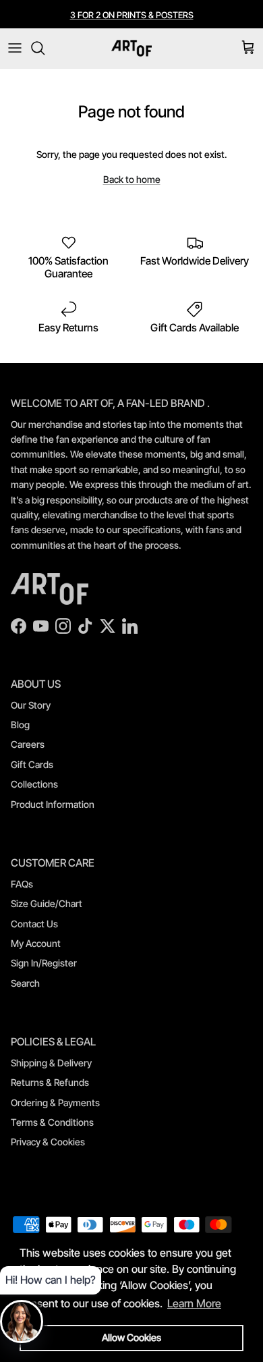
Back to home (131, 179)
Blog (20, 724)
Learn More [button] (194, 1303)
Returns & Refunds (50, 1082)
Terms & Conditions (52, 1122)
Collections (34, 784)
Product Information (52, 804)
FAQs (22, 884)
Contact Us (34, 923)
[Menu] (15, 48)
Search (25, 983)
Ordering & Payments (55, 1102)
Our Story (31, 705)
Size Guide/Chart (46, 903)
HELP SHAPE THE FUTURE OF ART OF (132, 20)
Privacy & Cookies (48, 1141)
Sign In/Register (44, 963)
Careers (28, 744)
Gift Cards (32, 764)
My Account (36, 943)
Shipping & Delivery (51, 1062)
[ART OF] (131, 48)
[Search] (44, 48)
